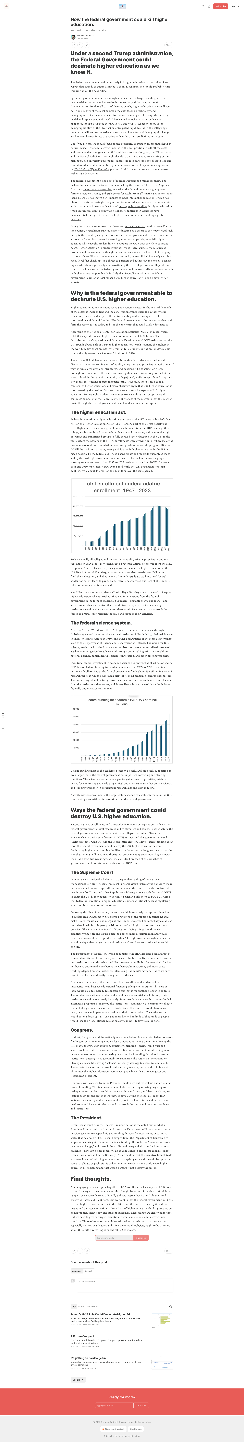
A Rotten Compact (82, 1336)
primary (110, 568)
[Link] (66, 62)
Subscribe (220, 6)
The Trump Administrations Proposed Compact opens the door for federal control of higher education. (106, 1341)
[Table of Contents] (3, 721)
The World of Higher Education (91, 169)
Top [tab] (74, 1306)
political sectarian (134, 226)
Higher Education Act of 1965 (102, 424)
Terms (130, 1422)
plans (74, 202)
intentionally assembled (97, 189)
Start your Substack (114, 1429)
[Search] (203, 6)
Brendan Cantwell (85, 36)
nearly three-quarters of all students (148, 581)
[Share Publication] (209, 6)
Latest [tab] (81, 1306)
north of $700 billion (141, 336)
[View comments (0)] (80, 45)
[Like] (73, 45)
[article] (122, 1321)
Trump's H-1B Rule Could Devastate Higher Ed (100, 1314)
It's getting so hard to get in (88, 1358)
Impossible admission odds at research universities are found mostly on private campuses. (106, 1363)
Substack (108, 1436)
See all (76, 1379)
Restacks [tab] (89, 1271)
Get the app (136, 1429)
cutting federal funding (133, 206)
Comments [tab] (77, 1271)
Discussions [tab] (92, 1306)
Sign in (235, 6)
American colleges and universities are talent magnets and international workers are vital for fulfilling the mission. (105, 1320)
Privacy (122, 1422)
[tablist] (83, 1271)
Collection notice (143, 1422)
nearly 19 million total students (121, 349)
